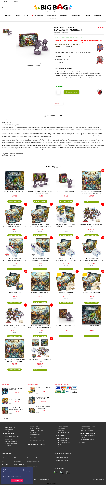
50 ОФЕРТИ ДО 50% (10, 427)
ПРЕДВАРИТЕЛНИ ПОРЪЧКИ (37, 442)
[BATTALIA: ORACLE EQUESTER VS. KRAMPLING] (33, 60)
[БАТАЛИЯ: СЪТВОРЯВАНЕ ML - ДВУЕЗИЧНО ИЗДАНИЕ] (14, 348)
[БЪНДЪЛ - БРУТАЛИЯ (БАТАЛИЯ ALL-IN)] (40, 348)
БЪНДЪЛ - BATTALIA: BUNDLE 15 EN (14, 326)
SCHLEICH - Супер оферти (87, 430)
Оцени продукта (38, 63)
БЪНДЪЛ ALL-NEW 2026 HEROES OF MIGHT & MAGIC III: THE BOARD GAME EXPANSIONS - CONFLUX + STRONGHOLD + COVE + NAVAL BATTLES (43, 398)
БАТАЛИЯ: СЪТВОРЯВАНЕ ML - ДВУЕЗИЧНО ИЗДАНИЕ (14, 360)
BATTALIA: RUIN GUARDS (66, 191)
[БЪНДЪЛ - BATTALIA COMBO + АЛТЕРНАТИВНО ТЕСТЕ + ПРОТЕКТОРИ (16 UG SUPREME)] (65, 214)
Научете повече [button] (16, 476)
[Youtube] (66, 463)
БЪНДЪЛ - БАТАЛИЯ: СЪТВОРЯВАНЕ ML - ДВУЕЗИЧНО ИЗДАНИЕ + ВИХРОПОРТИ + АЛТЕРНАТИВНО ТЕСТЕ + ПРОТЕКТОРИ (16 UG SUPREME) (66, 260)
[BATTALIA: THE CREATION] (40, 281)
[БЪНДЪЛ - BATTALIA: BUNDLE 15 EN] (14, 314)
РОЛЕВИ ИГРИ (8, 445)
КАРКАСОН (33, 438)
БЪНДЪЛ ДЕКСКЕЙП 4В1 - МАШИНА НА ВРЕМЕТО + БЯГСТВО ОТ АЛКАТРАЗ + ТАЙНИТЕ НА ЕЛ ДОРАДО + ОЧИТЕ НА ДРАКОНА (16, 408)
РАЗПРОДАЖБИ (9, 429)
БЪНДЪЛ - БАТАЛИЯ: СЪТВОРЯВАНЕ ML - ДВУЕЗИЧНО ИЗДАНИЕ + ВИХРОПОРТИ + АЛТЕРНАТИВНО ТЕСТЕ (14, 293)
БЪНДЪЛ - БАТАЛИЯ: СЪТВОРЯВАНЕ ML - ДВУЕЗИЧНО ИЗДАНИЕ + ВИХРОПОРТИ (14, 226)
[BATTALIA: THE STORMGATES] (14, 180)
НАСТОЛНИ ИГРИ (10, 24)
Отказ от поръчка (19, 464)
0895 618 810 (15, 1)
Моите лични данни (98, 479)
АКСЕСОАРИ (75, 15)
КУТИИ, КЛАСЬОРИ (63, 428)
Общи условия (18, 457)
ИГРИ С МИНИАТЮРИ (35, 425)
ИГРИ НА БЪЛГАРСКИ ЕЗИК (12, 436)
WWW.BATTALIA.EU (7, 122)
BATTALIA (69, 46)
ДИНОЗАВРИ (61, 446)
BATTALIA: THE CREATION (40, 292)
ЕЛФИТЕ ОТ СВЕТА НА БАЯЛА (88, 426)
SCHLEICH (97, 15)
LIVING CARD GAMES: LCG (37, 440)
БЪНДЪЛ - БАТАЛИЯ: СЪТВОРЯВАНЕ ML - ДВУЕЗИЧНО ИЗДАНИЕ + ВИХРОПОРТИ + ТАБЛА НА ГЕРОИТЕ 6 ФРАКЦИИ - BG (66, 293)
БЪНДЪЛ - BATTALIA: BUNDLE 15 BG (91, 226)
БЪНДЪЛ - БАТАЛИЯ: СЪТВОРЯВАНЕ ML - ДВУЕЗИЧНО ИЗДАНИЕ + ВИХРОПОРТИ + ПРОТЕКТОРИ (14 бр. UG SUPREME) (91, 260)
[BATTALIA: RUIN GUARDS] (65, 180)
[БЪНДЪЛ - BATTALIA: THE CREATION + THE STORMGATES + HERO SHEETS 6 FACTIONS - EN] (91, 281)
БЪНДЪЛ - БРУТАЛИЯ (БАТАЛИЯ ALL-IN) (40, 360)
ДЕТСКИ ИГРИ (33, 432)
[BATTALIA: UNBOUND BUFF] (65, 314)
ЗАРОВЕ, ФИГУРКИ (63, 426)
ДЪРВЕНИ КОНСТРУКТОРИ (88, 435)
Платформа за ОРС (32, 457)
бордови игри (59, 103)
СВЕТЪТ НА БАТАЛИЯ (20, 24)
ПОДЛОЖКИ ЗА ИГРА (63, 432)
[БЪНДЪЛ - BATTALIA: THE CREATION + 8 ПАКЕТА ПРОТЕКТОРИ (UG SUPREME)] (40, 247)
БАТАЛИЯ (61, 46)
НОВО (18, 15)
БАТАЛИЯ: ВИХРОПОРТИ (91, 325)
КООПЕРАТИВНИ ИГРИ (11, 443)
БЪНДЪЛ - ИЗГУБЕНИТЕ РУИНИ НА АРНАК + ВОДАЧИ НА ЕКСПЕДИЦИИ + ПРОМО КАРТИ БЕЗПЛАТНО (43, 407)
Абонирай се (6, 418)
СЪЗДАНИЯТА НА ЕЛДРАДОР (88, 425)
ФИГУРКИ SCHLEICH (62, 438)
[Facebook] (96, 1)
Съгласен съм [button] (17, 480)
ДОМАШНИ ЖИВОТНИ (64, 442)
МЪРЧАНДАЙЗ (60, 435)
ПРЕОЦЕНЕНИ (8, 431)
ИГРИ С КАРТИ (34, 426)
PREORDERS (51, 15)
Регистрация (5, 464)
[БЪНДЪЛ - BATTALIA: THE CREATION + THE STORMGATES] (40, 214)
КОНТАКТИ (53, 19)
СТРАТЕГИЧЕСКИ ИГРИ (11, 441)
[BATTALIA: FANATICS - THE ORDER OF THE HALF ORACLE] (40, 180)
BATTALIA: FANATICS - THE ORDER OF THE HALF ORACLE (40, 192)
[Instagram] (101, 1)
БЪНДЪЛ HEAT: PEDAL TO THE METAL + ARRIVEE (43, 388)
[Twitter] (98, 1)
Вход (3, 461)
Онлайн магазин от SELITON (53, 483)
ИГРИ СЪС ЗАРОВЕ (35, 428)
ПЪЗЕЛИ (83, 437)
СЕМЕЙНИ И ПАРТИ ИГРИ (36, 430)
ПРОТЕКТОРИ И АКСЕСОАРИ (37, 444)
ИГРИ (26, 15)
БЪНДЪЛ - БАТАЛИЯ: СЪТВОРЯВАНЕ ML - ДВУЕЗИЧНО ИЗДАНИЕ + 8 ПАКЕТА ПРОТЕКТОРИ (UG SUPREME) (14, 260)
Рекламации (17, 461)
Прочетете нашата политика (41, 479)
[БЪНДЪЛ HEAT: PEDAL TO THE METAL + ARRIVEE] (31, 390)
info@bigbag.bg (64, 457)
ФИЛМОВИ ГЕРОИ (85, 428)
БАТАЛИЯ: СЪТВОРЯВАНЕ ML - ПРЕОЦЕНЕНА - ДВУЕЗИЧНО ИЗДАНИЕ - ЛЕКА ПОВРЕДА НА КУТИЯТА (91, 193)
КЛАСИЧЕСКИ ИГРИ (35, 434)
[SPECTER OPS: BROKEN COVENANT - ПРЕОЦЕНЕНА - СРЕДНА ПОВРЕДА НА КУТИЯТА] (5, 391)
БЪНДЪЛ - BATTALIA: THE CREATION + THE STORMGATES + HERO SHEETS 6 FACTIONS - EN (91, 293)
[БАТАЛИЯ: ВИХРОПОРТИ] (91, 314)
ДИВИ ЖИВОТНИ (62, 440)
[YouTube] (103, 1)
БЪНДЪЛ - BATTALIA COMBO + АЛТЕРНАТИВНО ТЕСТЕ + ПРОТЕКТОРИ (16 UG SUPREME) (66, 226)
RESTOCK (82, 442)
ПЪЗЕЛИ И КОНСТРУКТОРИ (87, 433)
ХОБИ (88, 15)
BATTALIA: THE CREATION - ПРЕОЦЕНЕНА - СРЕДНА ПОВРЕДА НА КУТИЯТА (40, 327)
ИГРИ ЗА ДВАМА (9, 439)
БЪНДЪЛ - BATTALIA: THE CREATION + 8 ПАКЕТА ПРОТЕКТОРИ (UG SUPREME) (40, 260)
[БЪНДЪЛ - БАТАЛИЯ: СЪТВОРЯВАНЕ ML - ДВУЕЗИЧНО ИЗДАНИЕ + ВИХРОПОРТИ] (14, 214)
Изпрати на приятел (28, 63)
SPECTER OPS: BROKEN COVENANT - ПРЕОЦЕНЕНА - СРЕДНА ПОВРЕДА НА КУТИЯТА (16, 389)
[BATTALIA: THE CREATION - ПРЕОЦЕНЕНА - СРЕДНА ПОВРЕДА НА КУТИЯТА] (40, 314)
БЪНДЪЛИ (63, 15)
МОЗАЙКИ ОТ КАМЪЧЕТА (87, 439)
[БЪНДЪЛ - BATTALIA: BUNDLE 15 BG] (91, 214)
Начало (3, 24)
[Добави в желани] (103, 87)
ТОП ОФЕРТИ (38, 15)
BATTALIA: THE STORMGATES (14, 191)
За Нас (3, 457)
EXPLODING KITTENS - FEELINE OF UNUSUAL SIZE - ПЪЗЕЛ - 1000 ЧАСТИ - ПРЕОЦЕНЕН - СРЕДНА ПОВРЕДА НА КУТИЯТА (16, 399)
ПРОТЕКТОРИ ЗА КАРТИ (64, 425)
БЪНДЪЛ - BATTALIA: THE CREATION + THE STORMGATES (40, 226)
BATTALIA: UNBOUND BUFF (65, 325)
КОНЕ (59, 444)
